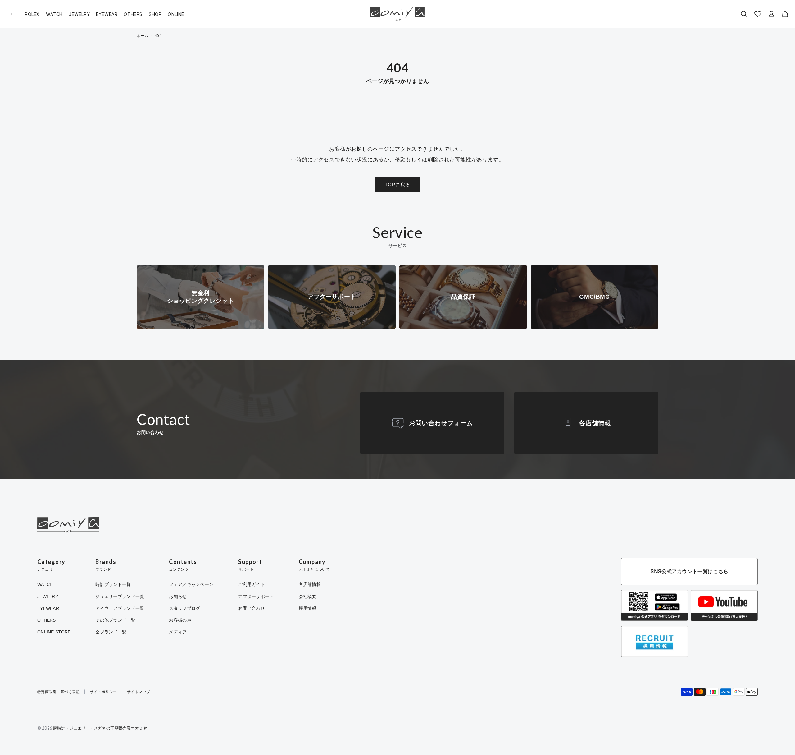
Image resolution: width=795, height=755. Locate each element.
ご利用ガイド (251, 584)
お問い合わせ (251, 608)
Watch (54, 14)
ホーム (142, 36)
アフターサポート (256, 596)
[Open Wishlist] (758, 14)
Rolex (32, 14)
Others (133, 14)
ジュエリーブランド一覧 (119, 596)
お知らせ (178, 596)
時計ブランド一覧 (113, 584)
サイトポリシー (103, 692)
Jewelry (79, 14)
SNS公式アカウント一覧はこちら (689, 571)
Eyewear (106, 14)
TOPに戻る (397, 184)
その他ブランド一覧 (115, 620)
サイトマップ (138, 692)
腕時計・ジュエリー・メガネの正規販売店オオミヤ (100, 727)
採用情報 (307, 608)
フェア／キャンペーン (191, 584)
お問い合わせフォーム (441, 423)
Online (176, 14)
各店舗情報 (595, 423)
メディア (178, 631)
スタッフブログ (184, 608)
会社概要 (307, 596)
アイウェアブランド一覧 (119, 608)
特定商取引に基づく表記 (58, 692)
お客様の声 (180, 620)
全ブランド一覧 (110, 631)
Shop (155, 14)
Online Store (53, 631)
